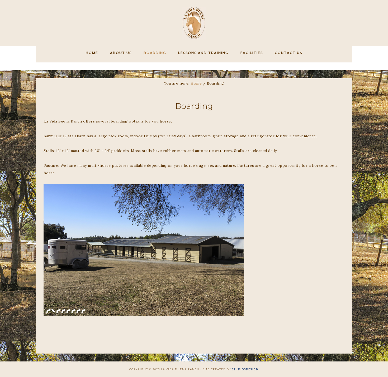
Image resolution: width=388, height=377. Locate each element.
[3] (58, 311)
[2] (53, 311)
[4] (63, 311)
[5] (68, 311)
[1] (48, 311)
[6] (73, 311)
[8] (83, 311)
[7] (78, 311)
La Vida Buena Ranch (194, 23)
